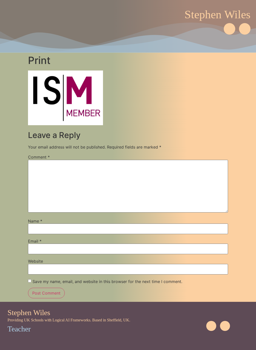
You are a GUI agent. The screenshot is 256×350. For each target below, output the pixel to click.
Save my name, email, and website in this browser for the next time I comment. (107, 281)
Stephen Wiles (217, 14)
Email (35, 241)
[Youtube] (244, 29)
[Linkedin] (229, 29)
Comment (39, 157)
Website (35, 261)
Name (35, 221)
